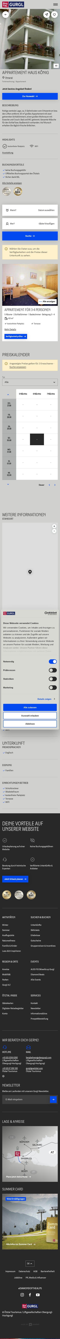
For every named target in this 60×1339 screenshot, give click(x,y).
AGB (35, 1271)
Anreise (5, 969)
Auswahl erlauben (30, 715)
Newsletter (36, 1008)
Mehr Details (10, 329)
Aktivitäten (8, 917)
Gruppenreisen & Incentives (43, 946)
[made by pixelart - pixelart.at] (30, 1325)
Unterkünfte (36, 925)
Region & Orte (10, 961)
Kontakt (34, 1003)
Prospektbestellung (39, 1019)
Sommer (6, 930)
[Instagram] (22, 1294)
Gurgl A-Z (6, 985)
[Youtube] (37, 1294)
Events (35, 961)
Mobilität (6, 974)
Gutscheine (36, 940)
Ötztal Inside (9, 995)
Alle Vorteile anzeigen (12, 183)
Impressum (10, 1271)
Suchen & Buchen (41, 917)
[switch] (53, 670)
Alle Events (36, 979)
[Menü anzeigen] (55, 4)
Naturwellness (8, 940)
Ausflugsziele (8, 935)
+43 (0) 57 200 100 (10, 1068)
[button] (30, 572)
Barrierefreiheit (48, 1271)
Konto (5, 1013)
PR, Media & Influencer (36, 1277)
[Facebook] (30, 1294)
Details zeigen (44, 699)
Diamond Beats (37, 974)
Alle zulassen (30, 707)
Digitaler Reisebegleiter (13, 1008)
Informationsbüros (39, 1013)
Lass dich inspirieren (11, 951)
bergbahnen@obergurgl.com (38, 1057)
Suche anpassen (17, 366)
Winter (5, 925)
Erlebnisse (35, 935)
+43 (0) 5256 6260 (10, 1057)
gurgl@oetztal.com (34, 1068)
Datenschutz (24, 1271)
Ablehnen (30, 724)
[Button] (53, 1099)
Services (36, 995)
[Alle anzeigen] (30, 305)
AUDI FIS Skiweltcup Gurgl (42, 969)
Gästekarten (7, 1003)
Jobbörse (18, 1277)
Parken (5, 979)
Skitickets (35, 930)
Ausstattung (7, 152)
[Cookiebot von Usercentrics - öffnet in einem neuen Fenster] (44, 613)
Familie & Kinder (9, 946)
